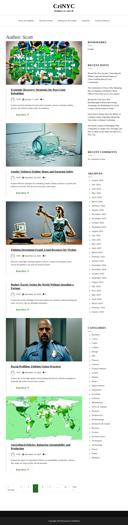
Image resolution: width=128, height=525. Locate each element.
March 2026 (97, 201)
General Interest (102, 21)
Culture (95, 347)
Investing (96, 394)
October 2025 (98, 223)
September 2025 (99, 227)
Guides (95, 373)
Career (95, 339)
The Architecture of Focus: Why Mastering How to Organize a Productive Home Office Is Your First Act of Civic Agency (105, 91)
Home (94, 381)
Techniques (97, 441)
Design (95, 352)
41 (65, 487)
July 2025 (96, 235)
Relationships (98, 419)
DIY (94, 356)
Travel (95, 449)
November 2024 (99, 269)
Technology (97, 445)
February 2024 (98, 308)
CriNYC (64, 6)
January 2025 (98, 261)
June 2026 (96, 189)
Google (91, 49)
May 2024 (96, 295)
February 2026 (98, 206)
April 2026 (97, 197)
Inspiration (97, 390)
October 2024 (98, 274)
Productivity (97, 415)
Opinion (86, 21)
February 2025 (98, 257)
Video (94, 453)
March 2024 (97, 303)
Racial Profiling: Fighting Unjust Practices (36, 366)
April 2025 (97, 248)
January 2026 (98, 210)
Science (95, 432)
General (95, 364)
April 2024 (97, 299)
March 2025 (97, 252)
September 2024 (99, 278)
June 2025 (96, 240)
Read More (21, 115)
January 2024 (98, 312)
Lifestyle (96, 398)
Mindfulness (97, 402)
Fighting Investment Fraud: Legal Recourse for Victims (43, 249)
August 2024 (97, 282)
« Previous (11, 488)
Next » (74, 488)
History (95, 377)
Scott (18, 99)
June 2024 (96, 291)
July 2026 (96, 185)
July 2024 (96, 286)
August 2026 (97, 180)
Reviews (96, 428)
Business (96, 335)
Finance (95, 360)
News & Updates (26, 21)
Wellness (96, 458)
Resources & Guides (67, 21)
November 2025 (99, 218)
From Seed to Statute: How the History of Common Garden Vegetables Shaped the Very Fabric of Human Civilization (104, 117)
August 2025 (97, 231)
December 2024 (99, 265)
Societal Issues (46, 21)
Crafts (94, 343)
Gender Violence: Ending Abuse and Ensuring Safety (42, 171)
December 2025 (99, 214)
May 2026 (96, 193)
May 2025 (96, 244)
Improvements (98, 386)
